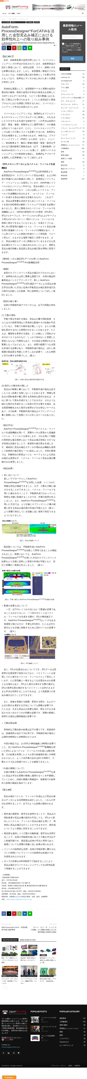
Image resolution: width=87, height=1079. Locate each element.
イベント (64, 91)
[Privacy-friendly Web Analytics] (4, 1)
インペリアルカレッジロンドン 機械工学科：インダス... (29, 981)
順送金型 (64, 175)
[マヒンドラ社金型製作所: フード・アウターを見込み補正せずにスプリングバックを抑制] (35, 1038)
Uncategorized (66, 81)
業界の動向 (65, 155)
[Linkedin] (24, 48)
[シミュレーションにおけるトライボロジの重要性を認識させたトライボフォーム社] (35, 1020)
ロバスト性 (65, 141)
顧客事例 (37, 22)
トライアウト (65, 114)
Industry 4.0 (65, 77)
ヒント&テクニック (68, 131)
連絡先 (70, 1065)
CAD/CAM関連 (12, 19)
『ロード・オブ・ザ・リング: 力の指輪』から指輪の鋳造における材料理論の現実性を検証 (43, 929)
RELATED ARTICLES (10, 940)
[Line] (18, 1053)
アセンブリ (65, 84)
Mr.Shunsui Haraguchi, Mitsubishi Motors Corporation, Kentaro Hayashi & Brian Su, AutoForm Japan (28, 43)
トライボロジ (65, 118)
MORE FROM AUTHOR (28, 940)
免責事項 (77, 1065)
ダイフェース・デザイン (8, 955)
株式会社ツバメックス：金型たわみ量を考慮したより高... (48, 960)
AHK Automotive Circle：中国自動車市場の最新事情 (14, 928)
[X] (9, 48)
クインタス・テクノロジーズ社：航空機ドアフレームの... (10, 981)
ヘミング (64, 135)
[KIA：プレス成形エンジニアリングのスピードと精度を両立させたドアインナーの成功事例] (10, 950)
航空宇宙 (64, 165)
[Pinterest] (14, 48)
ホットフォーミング (68, 138)
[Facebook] (4, 48)
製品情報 (64, 172)
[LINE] (30, 48)
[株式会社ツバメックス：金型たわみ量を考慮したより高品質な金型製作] (48, 950)
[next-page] (6, 987)
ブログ (18, 13)
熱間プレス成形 (66, 158)
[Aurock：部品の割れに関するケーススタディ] (29, 950)
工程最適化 (30, 22)
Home (3, 19)
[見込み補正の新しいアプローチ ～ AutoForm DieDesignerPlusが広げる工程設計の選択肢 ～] (48, 971)
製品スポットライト (68, 169)
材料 (62, 152)
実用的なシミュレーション (18, 22)
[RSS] (14, 1053)
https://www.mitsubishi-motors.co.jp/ (19, 899)
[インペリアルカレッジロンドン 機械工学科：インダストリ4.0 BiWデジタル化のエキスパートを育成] (29, 971)
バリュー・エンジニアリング (28, 976)
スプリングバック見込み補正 (71, 98)
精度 (62, 162)
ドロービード (65, 121)
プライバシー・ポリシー (58, 1065)
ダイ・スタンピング (68, 101)
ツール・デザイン (67, 111)
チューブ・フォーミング (69, 108)
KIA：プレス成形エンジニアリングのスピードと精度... (10, 960)
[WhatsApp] (19, 48)
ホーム (4, 13)
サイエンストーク (67, 94)
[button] (82, 13)
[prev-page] (3, 987)
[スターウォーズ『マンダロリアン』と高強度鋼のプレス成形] (35, 1029)
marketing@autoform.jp (11, 1047)
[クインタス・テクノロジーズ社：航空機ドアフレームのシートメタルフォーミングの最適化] (10, 971)
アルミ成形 (65, 87)
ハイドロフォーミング (69, 125)
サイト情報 (11, 13)
